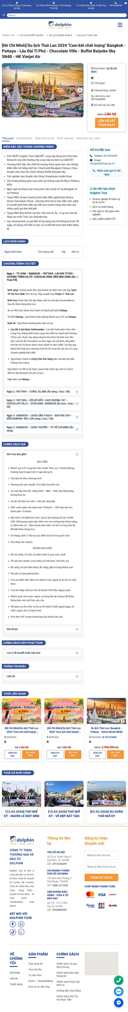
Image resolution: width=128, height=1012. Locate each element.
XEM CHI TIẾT (12, 754)
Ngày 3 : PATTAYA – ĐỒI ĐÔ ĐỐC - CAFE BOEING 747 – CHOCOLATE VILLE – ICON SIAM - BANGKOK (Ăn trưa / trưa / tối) (40, 403)
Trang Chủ (8, 35)
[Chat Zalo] (118, 991)
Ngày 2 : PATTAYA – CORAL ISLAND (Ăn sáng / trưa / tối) (38, 391)
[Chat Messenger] (118, 1002)
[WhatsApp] (21, 924)
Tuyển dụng (16, 984)
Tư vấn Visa (35, 975)
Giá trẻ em (12, 629)
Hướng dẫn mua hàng (69, 990)
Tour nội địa (35, 969)
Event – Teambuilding (40, 981)
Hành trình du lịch (44, 138)
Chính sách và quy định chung (67, 965)
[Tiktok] (13, 932)
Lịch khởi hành (24, 138)
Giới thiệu (15, 972)
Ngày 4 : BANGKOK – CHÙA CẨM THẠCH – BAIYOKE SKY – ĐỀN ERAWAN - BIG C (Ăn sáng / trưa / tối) (39, 417)
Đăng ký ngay (102, 877)
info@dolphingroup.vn (102, 163)
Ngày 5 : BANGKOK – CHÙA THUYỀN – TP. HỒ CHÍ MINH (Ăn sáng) (40, 429)
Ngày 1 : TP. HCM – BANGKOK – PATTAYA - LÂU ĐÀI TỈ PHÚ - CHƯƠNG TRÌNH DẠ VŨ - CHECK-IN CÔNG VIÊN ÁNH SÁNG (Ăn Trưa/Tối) (41, 277)
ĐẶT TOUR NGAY (30, 754)
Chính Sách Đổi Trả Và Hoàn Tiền (67, 998)
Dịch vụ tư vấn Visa (39, 986)
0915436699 (116, 5)
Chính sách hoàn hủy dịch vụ (68, 983)
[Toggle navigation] (120, 25)
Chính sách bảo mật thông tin (68, 974)
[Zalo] (21, 932)
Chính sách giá (65, 138)
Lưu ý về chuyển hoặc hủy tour (23, 652)
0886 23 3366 (60, 885)
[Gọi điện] (118, 980)
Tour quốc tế (35, 963)
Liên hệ (11, 676)
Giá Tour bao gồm (17, 454)
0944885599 (60, 909)
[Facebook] (13, 924)
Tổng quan (8, 138)
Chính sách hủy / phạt (88, 138)
